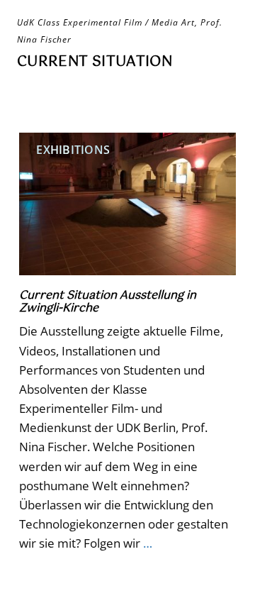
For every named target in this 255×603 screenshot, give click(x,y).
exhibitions (73, 149)
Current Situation (94, 62)
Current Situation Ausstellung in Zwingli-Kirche (107, 301)
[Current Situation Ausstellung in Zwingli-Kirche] (127, 204)
